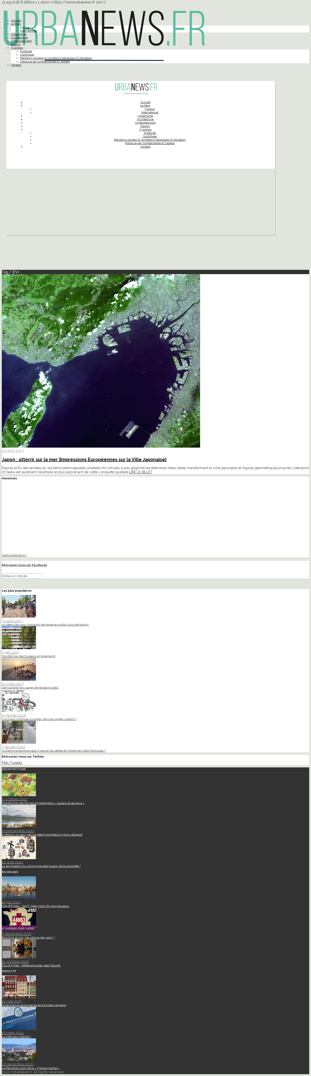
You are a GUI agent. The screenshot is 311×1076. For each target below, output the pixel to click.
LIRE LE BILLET (140, 472)
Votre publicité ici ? (14, 555)
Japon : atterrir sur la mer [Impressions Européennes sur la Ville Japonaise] (84, 459)
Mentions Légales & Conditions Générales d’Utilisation (56, 58)
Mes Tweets (12, 763)
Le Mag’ (16, 24)
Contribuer (27, 54)
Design (15, 44)
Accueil (16, 20)
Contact (16, 65)
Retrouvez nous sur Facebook (24, 565)
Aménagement (21, 41)
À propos (17, 48)
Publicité (26, 51)
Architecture (19, 37)
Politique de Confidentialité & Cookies (45, 61)
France (25, 27)
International (28, 30)
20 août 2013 (13, 451)
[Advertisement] (140, 203)
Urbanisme (18, 34)
